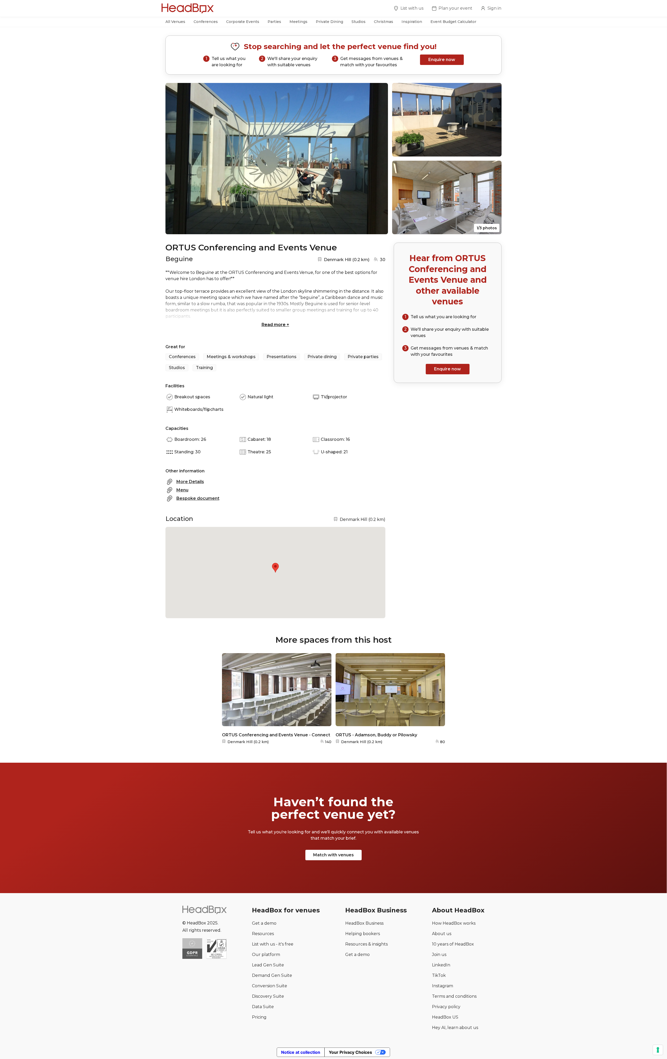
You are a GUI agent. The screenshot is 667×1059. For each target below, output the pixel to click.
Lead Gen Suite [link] (268, 964)
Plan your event (455, 8)
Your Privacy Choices (350, 1052)
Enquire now (441, 59)
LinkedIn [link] (441, 964)
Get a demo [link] (264, 923)
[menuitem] (408, 9)
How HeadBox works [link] (453, 923)
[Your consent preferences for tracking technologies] (658, 1050)
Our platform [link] (266, 954)
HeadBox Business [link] (364, 923)
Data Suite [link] (263, 1006)
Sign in (494, 8)
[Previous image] (174, 158)
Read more (275, 324)
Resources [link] (263, 933)
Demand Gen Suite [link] (272, 975)
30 (382, 259)
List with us (411, 8)
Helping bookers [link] (362, 933)
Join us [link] (439, 954)
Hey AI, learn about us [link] (455, 1027)
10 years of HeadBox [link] (453, 944)
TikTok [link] (439, 975)
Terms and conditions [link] (454, 996)
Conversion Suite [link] (269, 985)
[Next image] (379, 158)
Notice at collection (300, 1052)
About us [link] (441, 933)
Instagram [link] (442, 985)
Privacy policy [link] (446, 1006)
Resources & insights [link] (366, 944)
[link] (216, 949)
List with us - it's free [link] (272, 944)
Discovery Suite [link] (268, 996)
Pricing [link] (259, 1017)
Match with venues (333, 854)
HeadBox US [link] (445, 1017)
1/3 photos (487, 228)
